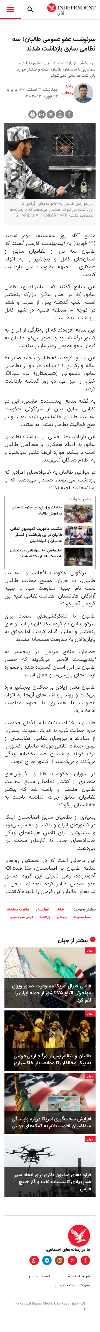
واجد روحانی (67, 90)
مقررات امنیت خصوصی (72, 1285)
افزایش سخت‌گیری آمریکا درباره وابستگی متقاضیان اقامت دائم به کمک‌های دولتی (51, 1123)
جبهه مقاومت (82, 917)
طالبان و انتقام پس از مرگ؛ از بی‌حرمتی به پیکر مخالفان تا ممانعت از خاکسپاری (52, 1060)
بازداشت (44, 917)
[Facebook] (69, 114)
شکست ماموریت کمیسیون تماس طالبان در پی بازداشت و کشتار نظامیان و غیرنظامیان (36, 535)
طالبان (60, 909)
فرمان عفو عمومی (21, 917)
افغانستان (42, 909)
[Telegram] (47, 1260)
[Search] (30, 9)
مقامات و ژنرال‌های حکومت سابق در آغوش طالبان (37, 511)
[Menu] (10, 9)
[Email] (42, 114)
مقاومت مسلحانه (18, 909)
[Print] (32, 114)
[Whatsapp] (60, 114)
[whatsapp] (34, 1260)
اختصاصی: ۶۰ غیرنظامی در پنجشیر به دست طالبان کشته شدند (36, 554)
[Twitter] (51, 114)
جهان (63, 940)
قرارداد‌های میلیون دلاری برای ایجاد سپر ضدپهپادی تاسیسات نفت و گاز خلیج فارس (52, 1182)
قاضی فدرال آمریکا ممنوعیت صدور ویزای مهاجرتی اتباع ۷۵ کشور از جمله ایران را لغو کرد (51, 993)
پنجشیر (62, 917)
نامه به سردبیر (39, 1276)
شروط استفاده (79, 1276)
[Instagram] (59, 1260)
